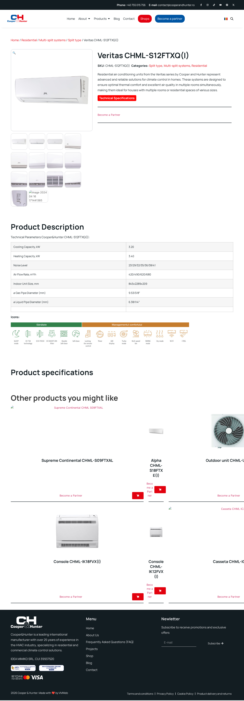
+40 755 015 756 (131, 5)
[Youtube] (220, 5)
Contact (91, 670)
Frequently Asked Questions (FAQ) (110, 642)
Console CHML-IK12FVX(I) (156, 569)
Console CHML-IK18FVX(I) (77, 561)
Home (15, 40)
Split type (74, 40)
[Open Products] (108, 18)
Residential (29, 40)
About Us (92, 635)
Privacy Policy (165, 694)
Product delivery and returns (214, 694)
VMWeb (63, 693)
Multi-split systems (52, 40)
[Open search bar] (232, 18)
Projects (92, 649)
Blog (89, 663)
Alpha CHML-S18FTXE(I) (156, 468)
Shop (89, 656)
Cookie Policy (185, 694)
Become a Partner (109, 114)
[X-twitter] (233, 5)
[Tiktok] (214, 5)
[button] (14, 53)
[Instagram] (207, 5)
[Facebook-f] (201, 5)
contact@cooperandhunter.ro (172, 5)
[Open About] (89, 18)
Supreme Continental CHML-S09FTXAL (77, 460)
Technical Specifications (117, 98)
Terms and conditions (140, 694)
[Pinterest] (227, 5)
